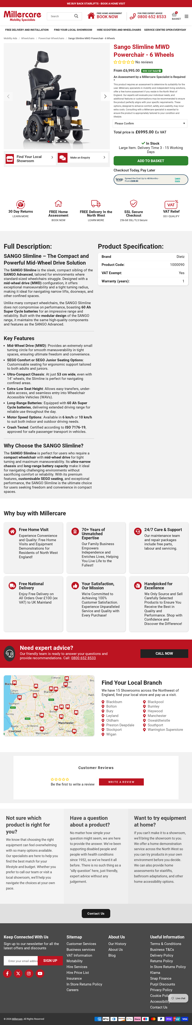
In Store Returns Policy (84, 984)
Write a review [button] (121, 781)
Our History (117, 944)
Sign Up (50, 960)
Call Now (164, 653)
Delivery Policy (161, 955)
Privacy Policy (161, 990)
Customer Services (81, 944)
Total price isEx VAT (140, 132)
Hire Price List (78, 973)
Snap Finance (160, 978)
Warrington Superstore (165, 729)
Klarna (155, 973)
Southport (155, 725)
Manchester (157, 716)
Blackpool (156, 702)
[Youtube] (40, 973)
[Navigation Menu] (186, 16)
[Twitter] (18, 973)
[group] (57, 96)
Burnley (153, 706)
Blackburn (114, 702)
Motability (74, 961)
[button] (176, 14)
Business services (81, 950)
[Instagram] (29, 973)
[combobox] (64, 16)
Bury (109, 711)
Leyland (112, 716)
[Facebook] (7, 973)
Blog (112, 955)
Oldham (112, 720)
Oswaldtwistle (159, 720)
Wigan (111, 734)
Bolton (111, 706)
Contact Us (96, 913)
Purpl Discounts (162, 984)
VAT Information (79, 955)
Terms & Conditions (165, 944)
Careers (73, 990)
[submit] (76, 16)
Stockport (114, 729)
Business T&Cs (162, 950)
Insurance (74, 978)
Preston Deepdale (120, 725)
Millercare (17, 1019)
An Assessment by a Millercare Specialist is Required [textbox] (149, 96)
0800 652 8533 (83, 658)
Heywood (155, 711)
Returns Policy (161, 961)
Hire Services (77, 967)
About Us (115, 950)
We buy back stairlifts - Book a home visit (96, 3)
